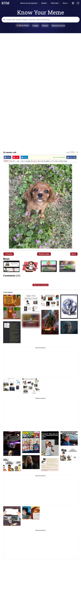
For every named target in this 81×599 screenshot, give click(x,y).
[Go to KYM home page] (5, 4)
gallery (35, 161)
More (65, 3)
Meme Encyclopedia (28, 3)
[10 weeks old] (40, 206)
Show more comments (40, 285)
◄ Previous (9, 254)
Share (8, 157)
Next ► (73, 254)
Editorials (54, 3)
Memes (45, 26)
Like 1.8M (72, 157)
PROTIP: (6, 161)
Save (16, 157)
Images (35, 26)
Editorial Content (58, 26)
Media (44, 3)
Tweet (25, 157)
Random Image (44, 254)
